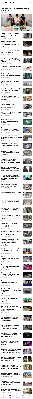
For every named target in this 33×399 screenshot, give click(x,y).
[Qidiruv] (31, 2)
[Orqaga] (2, 2)
